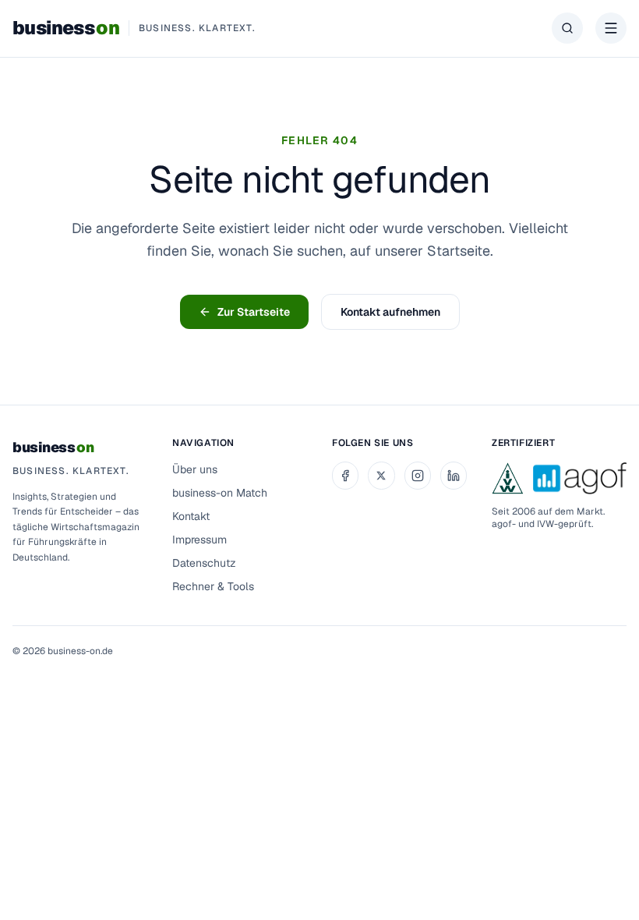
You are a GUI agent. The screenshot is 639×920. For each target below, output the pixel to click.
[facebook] (345, 476)
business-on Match (219, 493)
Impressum (199, 540)
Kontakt (191, 516)
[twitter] (381, 476)
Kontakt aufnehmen (390, 312)
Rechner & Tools (213, 586)
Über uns (194, 469)
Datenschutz (204, 563)
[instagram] (417, 476)
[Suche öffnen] (567, 28)
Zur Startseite (253, 312)
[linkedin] (453, 476)
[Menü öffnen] (611, 28)
